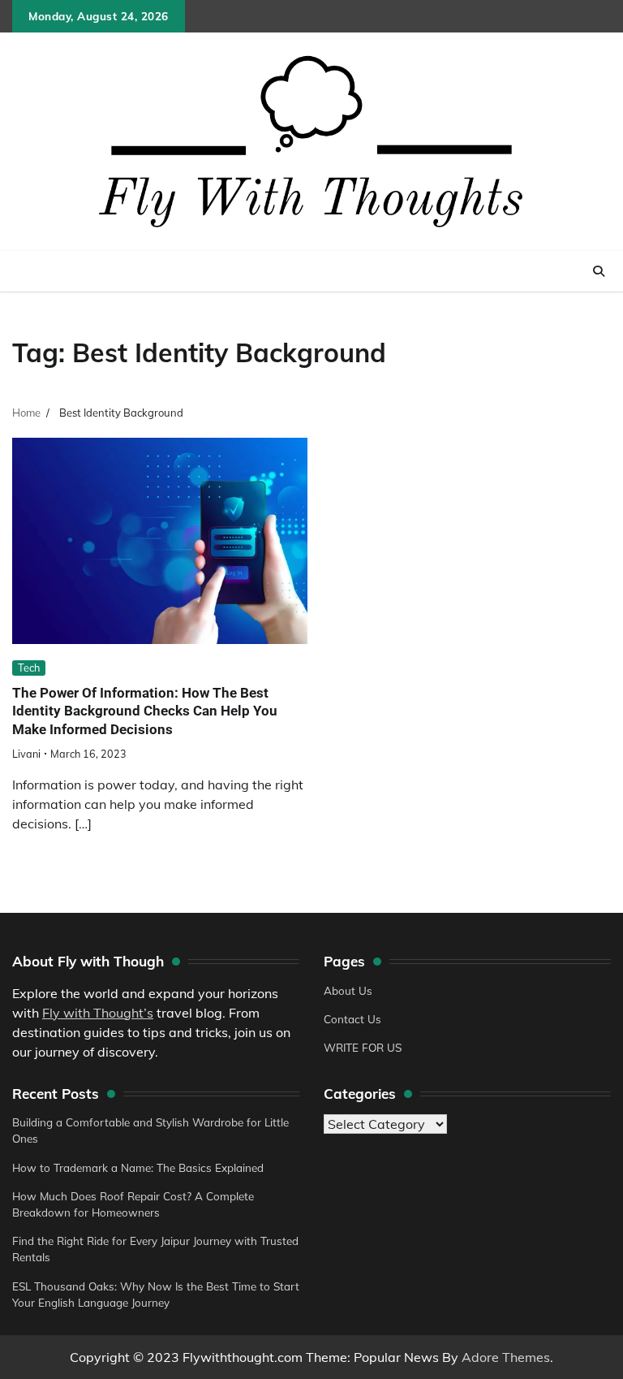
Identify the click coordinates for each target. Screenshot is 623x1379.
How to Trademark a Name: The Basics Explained (138, 1167)
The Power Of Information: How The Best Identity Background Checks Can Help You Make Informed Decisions (144, 711)
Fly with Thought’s (97, 1013)
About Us (348, 990)
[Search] (598, 271)
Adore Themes (506, 1357)
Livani (26, 753)
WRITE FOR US (363, 1047)
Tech (29, 667)
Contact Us (352, 1019)
